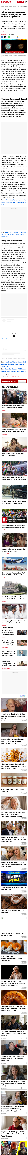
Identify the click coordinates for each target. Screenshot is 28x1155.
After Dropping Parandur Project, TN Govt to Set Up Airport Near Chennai (13, 622)
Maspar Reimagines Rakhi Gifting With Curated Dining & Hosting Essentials (14, 431)
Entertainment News (6, 458)
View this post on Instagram (9, 339)
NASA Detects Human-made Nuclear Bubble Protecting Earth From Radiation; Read (14, 202)
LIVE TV (21, 2)
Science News (4, 34)
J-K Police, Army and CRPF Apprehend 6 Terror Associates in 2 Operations (14, 502)
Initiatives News (5, 434)
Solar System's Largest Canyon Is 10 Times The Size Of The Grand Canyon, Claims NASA (13, 364)
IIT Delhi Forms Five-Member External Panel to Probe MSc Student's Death (13, 598)
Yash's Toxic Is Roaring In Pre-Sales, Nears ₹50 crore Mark (13, 454)
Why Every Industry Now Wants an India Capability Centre (9, 653)
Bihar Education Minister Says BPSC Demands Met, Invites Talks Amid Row (14, 478)
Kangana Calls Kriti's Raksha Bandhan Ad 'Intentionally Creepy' (14, 550)
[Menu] (26, 2)
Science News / (8, 6)
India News (4, 410)
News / (2, 6)
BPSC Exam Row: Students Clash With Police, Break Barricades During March (14, 526)
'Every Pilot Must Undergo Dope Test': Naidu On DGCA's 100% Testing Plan (13, 574)
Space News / (16, 6)
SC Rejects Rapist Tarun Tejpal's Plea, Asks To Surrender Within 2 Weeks (13, 407)
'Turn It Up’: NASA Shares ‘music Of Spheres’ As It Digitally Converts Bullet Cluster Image (13, 234)
